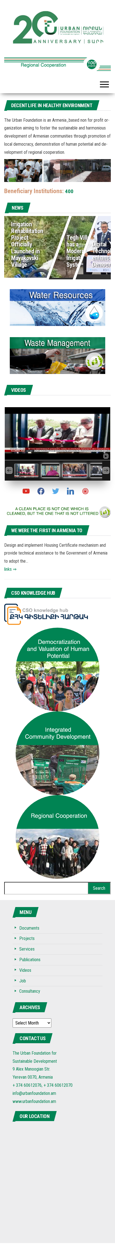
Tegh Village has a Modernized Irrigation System (81, 251)
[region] (57, 62)
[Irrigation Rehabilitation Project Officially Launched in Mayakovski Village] (57, 245)
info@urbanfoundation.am (34, 1093)
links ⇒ (10, 569)
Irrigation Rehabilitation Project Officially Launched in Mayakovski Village (27, 244)
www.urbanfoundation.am (34, 1101)
